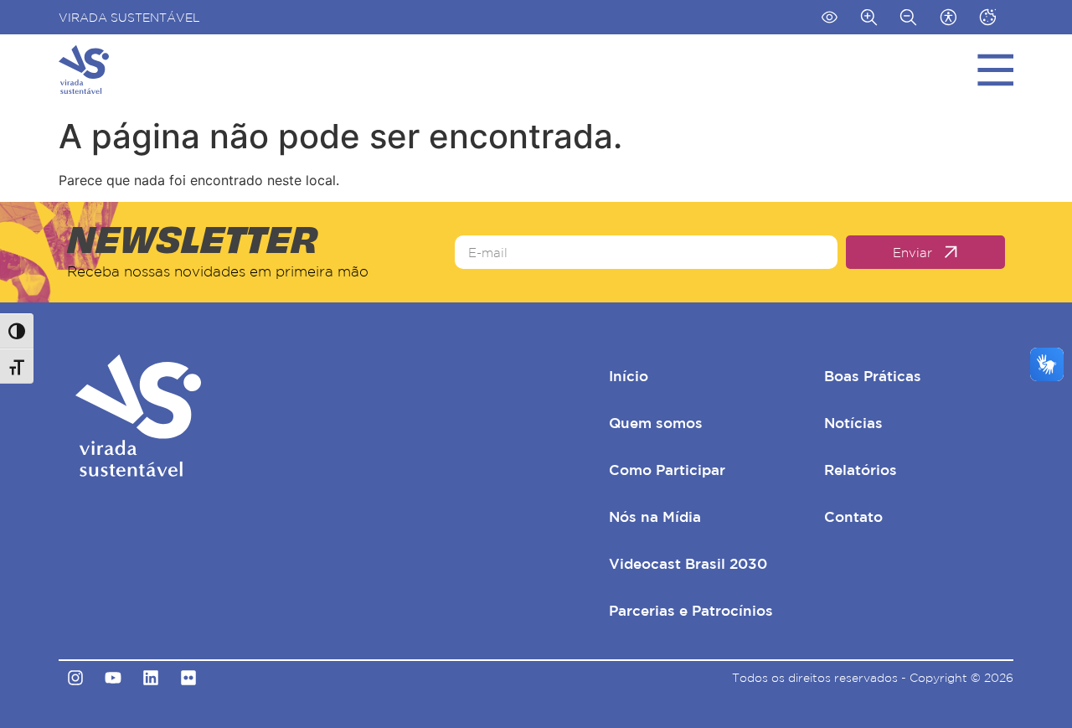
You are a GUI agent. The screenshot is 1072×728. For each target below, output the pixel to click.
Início (628, 376)
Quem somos (656, 423)
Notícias (853, 423)
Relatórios (860, 470)
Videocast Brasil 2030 (688, 563)
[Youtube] (113, 677)
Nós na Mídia (655, 516)
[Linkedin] (151, 677)
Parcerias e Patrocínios (691, 610)
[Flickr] (188, 677)
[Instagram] (75, 677)
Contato (853, 516)
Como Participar (667, 470)
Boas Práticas (872, 376)
